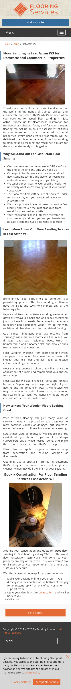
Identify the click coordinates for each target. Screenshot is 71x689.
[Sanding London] (35, 9)
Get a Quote (35, 22)
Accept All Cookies (47, 682)
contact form (46, 592)
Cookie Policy (32, 672)
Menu (9, 32)
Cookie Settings (22, 682)
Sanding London (46, 629)
